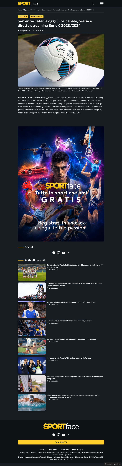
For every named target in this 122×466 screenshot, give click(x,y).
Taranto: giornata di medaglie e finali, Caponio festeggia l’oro (71, 302)
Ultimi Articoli (36, 16)
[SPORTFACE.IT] (28, 3)
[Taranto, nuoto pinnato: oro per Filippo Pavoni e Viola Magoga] (32, 346)
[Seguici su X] (68, 253)
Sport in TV (23, 16)
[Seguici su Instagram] (58, 253)
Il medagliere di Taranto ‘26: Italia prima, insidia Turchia (69, 358)
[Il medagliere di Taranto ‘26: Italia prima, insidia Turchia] (32, 365)
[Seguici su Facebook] (53, 253)
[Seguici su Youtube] (63, 253)
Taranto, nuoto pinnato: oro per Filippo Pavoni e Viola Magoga (71, 339)
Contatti (43, 449)
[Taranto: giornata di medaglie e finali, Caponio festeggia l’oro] (32, 309)
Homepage (65, 449)
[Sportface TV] (61, 183)
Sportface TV (61, 442)
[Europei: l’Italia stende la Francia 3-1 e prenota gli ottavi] (32, 328)
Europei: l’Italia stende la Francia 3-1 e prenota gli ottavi (69, 321)
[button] (93, 3)
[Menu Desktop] (101, 3)
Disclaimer (53, 449)
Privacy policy (77, 449)
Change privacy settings (113, 464)
